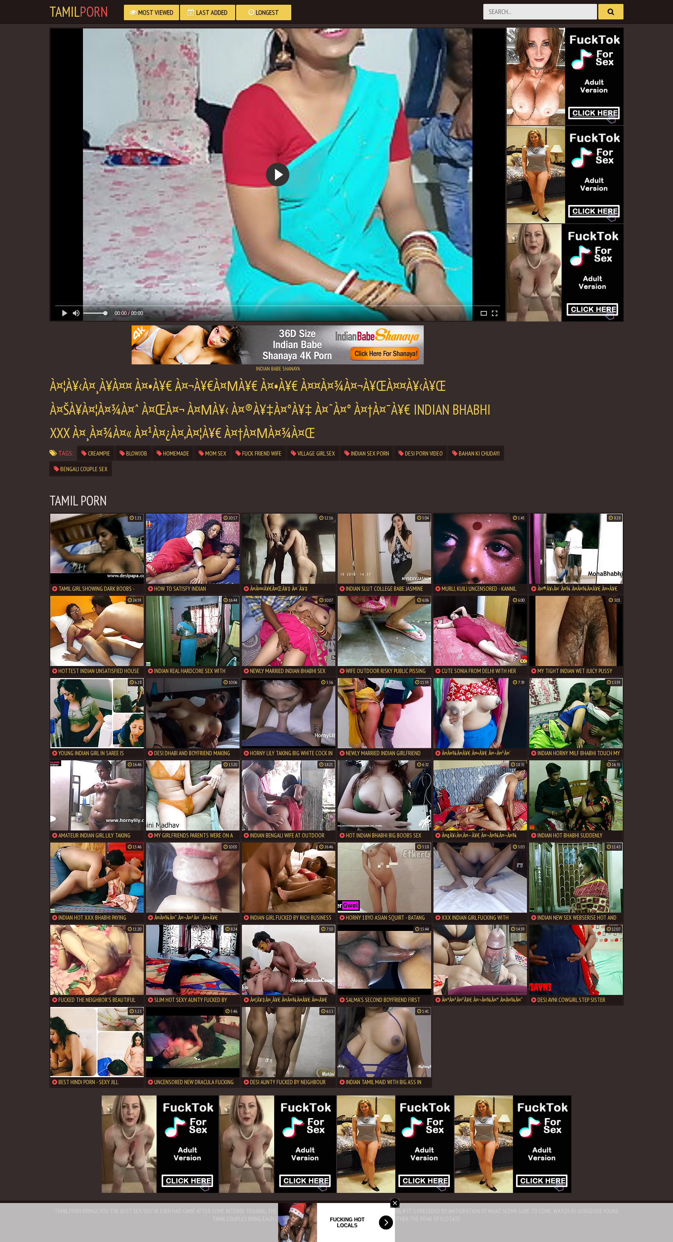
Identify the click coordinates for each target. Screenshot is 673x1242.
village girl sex (315, 453)
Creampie (98, 453)
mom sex (215, 453)
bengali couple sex (83, 469)
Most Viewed (155, 12)
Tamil (78, 11)
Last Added (211, 12)
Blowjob (136, 453)
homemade (175, 453)
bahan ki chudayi (479, 453)
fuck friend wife (261, 453)
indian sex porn (369, 453)
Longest (266, 12)
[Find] (611, 11)
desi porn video (423, 453)
